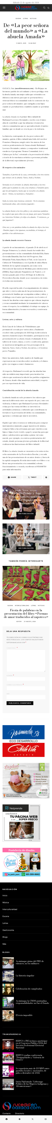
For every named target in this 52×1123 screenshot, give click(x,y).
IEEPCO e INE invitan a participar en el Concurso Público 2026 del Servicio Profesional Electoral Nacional (31, 1044)
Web (8, 693)
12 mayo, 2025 (21, 43)
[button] (48, 8)
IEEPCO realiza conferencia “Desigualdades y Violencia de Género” (30, 1057)
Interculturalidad (22, 605)
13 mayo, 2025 (22, 542)
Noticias (33, 18)
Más (4, 944)
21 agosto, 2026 (30, 621)
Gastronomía (25, 528)
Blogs (5, 937)
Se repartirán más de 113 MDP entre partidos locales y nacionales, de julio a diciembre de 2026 (32, 1070)
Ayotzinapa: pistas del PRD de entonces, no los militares (30, 962)
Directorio (19, 1113)
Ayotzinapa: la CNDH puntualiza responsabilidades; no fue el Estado (32, 1002)
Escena (18, 18)
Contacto (7, 1113)
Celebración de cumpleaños (29, 988)
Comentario (11, 648)
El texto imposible (24, 1015)
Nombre (10, 675)
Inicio (5, 895)
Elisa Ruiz (32, 43)
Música (25, 490)
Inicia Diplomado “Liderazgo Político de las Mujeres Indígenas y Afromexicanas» (32, 1084)
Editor (32, 508)
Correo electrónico (15, 684)
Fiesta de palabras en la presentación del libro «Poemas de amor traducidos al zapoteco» (26, 613)
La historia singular (25, 975)
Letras (25, 18)
